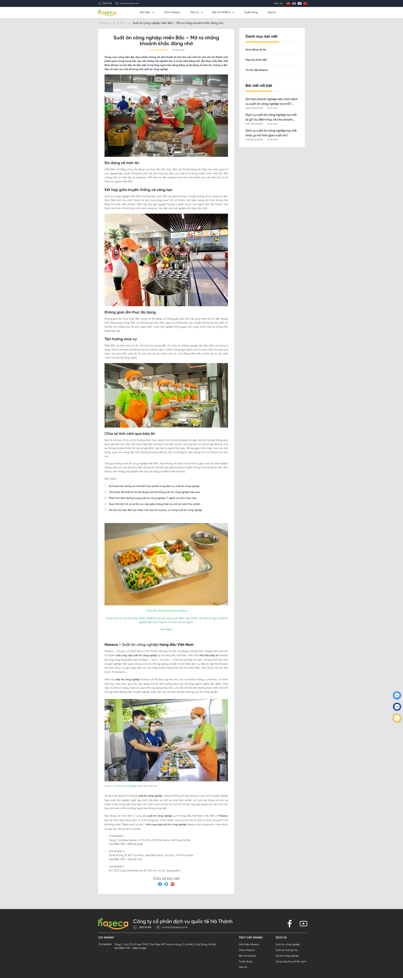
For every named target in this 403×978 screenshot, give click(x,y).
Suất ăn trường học (287, 950)
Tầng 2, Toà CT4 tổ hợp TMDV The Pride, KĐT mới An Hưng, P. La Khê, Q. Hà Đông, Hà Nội (165, 944)
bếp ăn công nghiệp (127, 679)
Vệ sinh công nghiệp (287, 956)
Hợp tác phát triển (256, 59)
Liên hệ (271, 12)
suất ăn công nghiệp (150, 796)
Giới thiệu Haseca (249, 944)
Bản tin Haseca (247, 956)
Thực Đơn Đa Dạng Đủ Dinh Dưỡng (167, 610)
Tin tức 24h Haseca (257, 70)
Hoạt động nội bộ (256, 49)
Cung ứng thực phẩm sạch (291, 961)
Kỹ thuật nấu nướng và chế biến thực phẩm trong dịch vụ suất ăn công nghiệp (154, 486)
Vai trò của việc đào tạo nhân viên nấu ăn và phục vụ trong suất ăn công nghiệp (155, 510)
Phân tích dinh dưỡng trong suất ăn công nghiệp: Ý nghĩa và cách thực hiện (152, 498)
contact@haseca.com (129, 3)
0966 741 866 (107, 3)
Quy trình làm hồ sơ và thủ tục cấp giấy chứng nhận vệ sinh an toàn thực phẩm (154, 504)
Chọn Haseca (172, 12)
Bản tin (121, 23)
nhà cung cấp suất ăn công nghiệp (136, 655)
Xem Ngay (166, 629)
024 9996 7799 (122, 948)
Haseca (223, 816)
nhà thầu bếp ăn (208, 655)
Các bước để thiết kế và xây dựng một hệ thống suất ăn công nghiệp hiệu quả (154, 492)
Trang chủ (104, 23)
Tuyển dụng (251, 12)
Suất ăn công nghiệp (140, 645)
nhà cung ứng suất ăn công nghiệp (165, 824)
